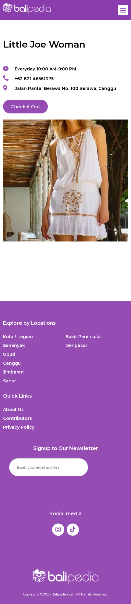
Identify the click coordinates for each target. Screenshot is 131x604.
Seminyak (14, 345)
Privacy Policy (18, 427)
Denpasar (76, 345)
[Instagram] (58, 530)
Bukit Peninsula (83, 336)
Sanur (9, 381)
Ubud (9, 354)
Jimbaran (13, 372)
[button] (123, 10)
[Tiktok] (73, 530)
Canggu (12, 363)
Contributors (17, 418)
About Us (13, 409)
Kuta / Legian (18, 336)
